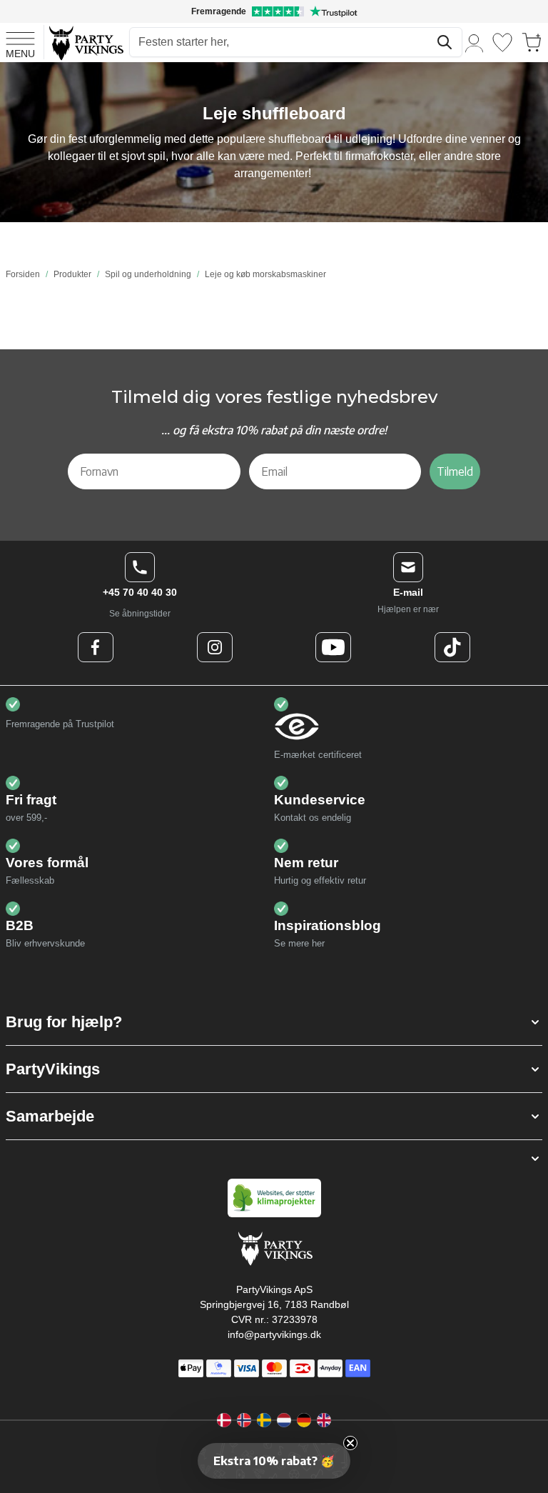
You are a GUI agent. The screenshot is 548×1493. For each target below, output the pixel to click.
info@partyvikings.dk (274, 1334)
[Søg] (444, 42)
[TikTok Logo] (452, 647)
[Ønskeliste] (502, 42)
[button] (274, 1022)
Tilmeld (455, 471)
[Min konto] (474, 42)
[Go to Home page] (85, 42)
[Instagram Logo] (215, 647)
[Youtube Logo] (333, 647)
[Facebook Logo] (95, 647)
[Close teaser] (350, 1443)
